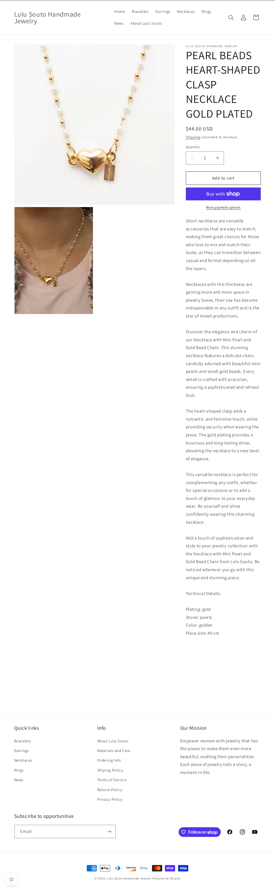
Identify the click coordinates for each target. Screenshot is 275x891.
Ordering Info (109, 760)
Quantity (193, 146)
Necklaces (23, 760)
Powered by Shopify (166, 878)
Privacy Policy (110, 799)
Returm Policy (109, 789)
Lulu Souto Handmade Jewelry (129, 878)
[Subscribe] (109, 831)
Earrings (21, 750)
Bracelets (22, 740)
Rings (19, 770)
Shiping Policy (110, 770)
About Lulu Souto (113, 740)
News (19, 779)
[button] (231, 17)
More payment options (223, 207)
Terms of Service (112, 779)
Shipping (193, 137)
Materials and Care (113, 750)
